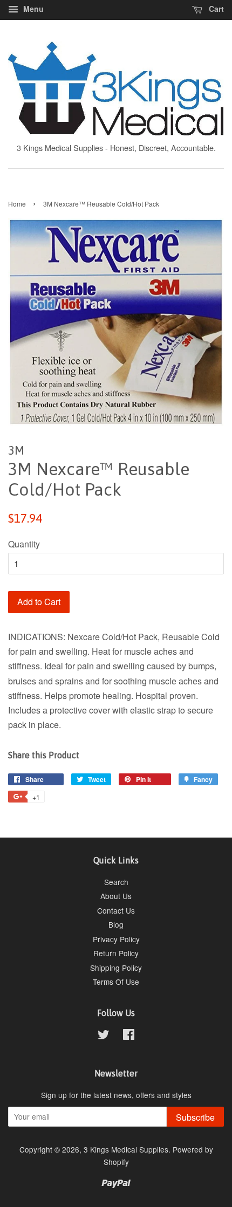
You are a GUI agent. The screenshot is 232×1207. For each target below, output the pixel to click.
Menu (32, 8)
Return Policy (116, 953)
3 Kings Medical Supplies (126, 1149)
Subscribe (195, 1117)
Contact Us (116, 910)
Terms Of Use (116, 981)
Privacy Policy (116, 939)
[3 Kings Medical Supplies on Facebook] (128, 1036)
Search (116, 881)
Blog (116, 924)
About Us (116, 895)
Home (17, 203)
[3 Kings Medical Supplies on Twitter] (104, 1036)
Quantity (24, 544)
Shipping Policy (116, 967)
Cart (215, 8)
